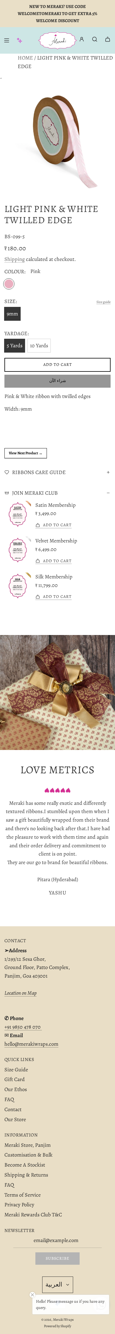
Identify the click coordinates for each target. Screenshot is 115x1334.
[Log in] (81, 40)
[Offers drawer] (19, 40)
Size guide (103, 302)
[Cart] (107, 39)
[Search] (94, 39)
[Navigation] (6, 40)
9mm (12, 313)
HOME (25, 57)
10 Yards (39, 345)
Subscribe (57, 1258)
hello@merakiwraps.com (31, 1043)
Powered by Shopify (57, 1326)
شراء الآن (57, 381)
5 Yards (14, 345)
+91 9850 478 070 (23, 1026)
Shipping (14, 259)
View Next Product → (25, 452)
